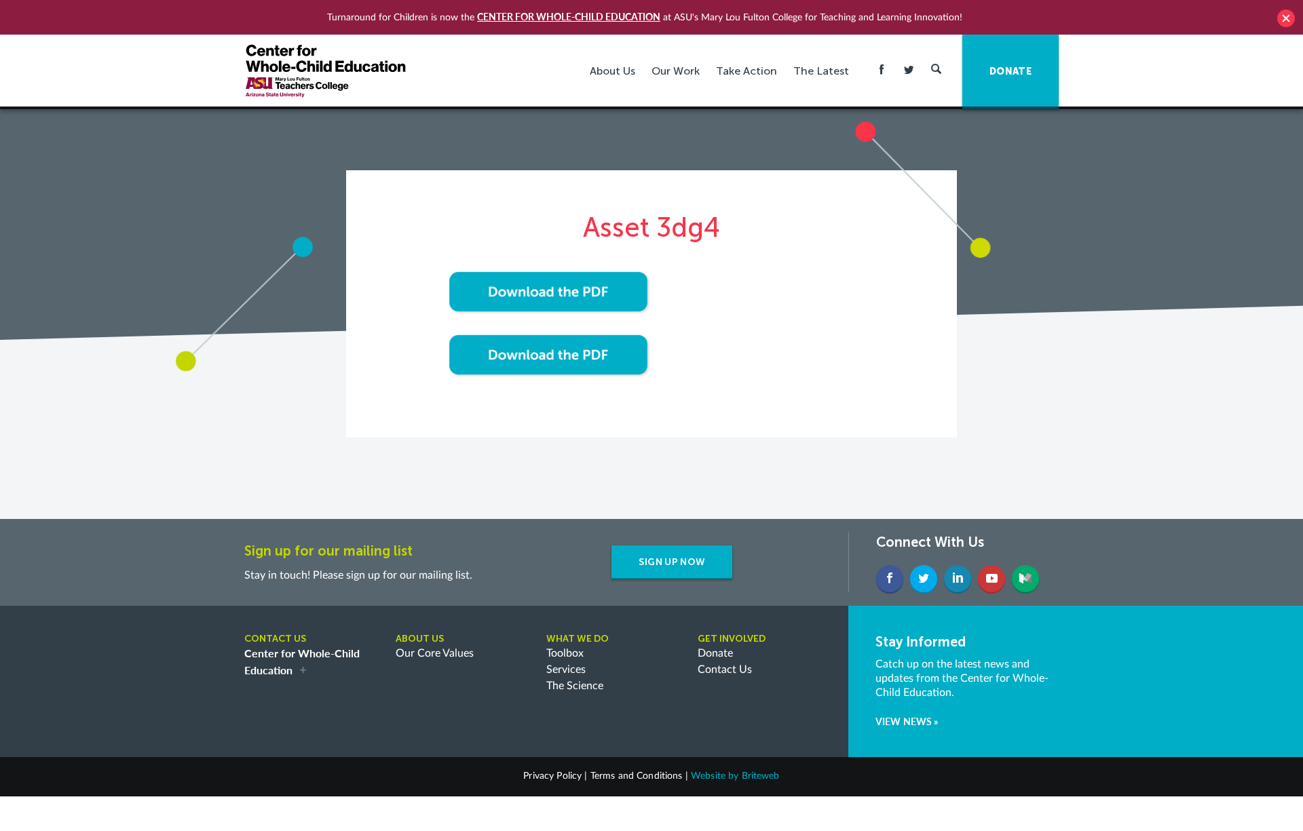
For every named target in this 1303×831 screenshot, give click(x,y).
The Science (574, 685)
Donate (715, 653)
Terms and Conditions (636, 776)
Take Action (746, 70)
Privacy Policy (552, 776)
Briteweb (761, 776)
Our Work (676, 70)
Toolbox (565, 653)
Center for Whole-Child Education (568, 16)
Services (566, 669)
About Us (612, 70)
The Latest (821, 70)
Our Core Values (435, 653)
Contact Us (725, 669)
